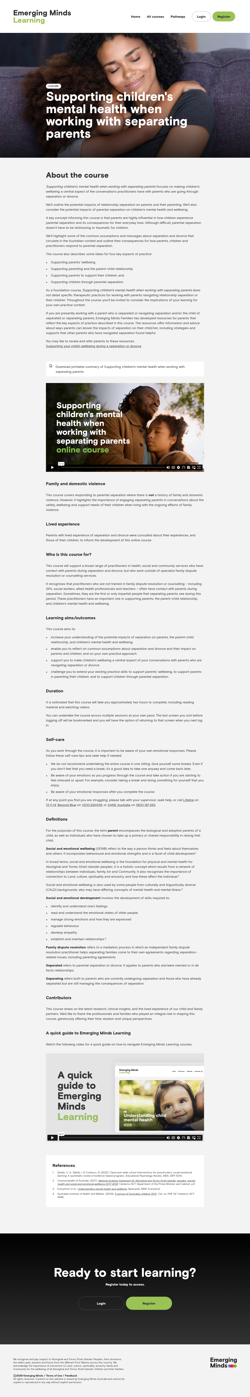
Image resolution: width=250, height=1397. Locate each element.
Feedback (71, 1375)
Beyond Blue (66, 805)
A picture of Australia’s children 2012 (136, 1193)
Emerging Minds (42, 16)
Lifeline (188, 800)
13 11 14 (51, 805)
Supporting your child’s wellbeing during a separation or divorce (93, 346)
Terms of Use (54, 1375)
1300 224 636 (92, 805)
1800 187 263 (146, 805)
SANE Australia (119, 805)
